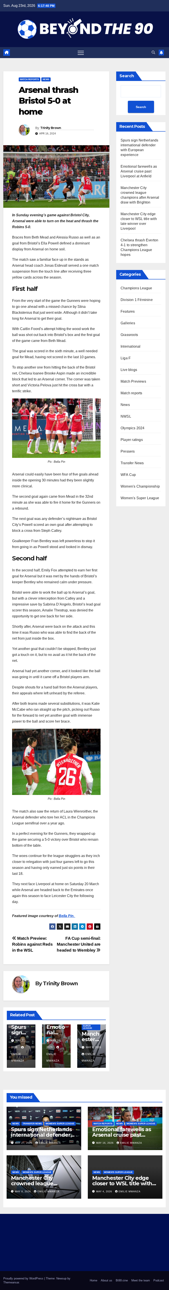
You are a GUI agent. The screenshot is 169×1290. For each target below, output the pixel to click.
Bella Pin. (67, 916)
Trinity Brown (50, 128)
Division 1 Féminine (137, 300)
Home (93, 1280)
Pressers (128, 451)
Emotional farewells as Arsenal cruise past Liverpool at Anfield (139, 171)
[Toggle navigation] (81, 52)
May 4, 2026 (104, 1191)
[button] (153, 52)
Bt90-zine (122, 1280)
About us (106, 1280)
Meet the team (140, 1280)
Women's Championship (140, 486)
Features (128, 311)
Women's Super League (88, 1025)
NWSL (126, 416)
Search (126, 75)
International (131, 346)
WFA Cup (128, 475)
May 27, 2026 (24, 1142)
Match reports (29, 79)
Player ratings (132, 440)
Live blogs (129, 370)
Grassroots (129, 335)
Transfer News (132, 463)
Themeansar (11, 1282)
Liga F (126, 358)
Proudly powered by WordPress (23, 1278)
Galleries (128, 323)
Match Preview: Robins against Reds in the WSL (32, 944)
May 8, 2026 (23, 1191)
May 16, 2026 (105, 1142)
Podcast (158, 1280)
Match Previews (133, 381)
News (46, 79)
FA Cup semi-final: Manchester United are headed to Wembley (79, 944)
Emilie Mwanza (17, 1057)
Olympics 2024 (133, 428)
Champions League (136, 288)
